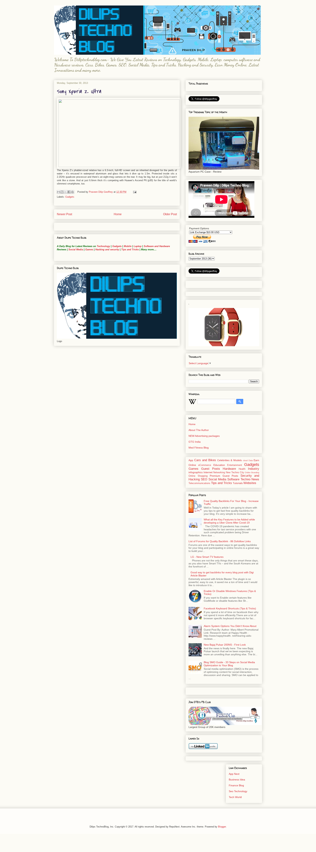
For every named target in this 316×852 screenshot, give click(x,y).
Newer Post (64, 214)
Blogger (222, 826)
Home (118, 214)
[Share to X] (65, 192)
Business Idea (237, 779)
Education (219, 465)
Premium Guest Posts (224, 475)
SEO (204, 479)
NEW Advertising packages (204, 435)
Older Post (170, 214)
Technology (103, 246)
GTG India (195, 441)
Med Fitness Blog (199, 447)
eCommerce (204, 465)
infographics (196, 472)
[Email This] (58, 192)
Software (233, 479)
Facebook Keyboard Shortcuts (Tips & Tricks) (230, 608)
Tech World (235, 797)
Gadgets (69, 196)
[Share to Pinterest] (72, 192)
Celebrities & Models (229, 460)
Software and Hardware (157, 246)
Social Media (75, 249)
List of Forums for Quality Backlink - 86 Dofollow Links (220, 541)
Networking (219, 472)
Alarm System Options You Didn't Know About (230, 626)
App (191, 460)
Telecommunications (199, 483)
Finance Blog (236, 785)
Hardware (229, 468)
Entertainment (234, 465)
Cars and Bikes (205, 460)
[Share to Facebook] (69, 192)
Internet (208, 472)
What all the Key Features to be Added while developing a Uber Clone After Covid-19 (229, 521)
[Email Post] (134, 191)
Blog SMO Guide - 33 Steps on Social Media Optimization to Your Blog (229, 664)
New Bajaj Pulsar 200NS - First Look (225, 644)
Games (88, 249)
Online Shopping (198, 476)
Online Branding (252, 472)
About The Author (199, 430)
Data (251, 460)
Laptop (138, 246)
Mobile (127, 246)
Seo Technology (238, 791)
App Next (234, 773)
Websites (249, 483)
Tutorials (238, 483)
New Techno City (235, 472)
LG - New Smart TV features (207, 556)
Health (242, 469)
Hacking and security (107, 249)
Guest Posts (210, 468)
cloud (245, 460)
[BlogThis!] (62, 192)
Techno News (250, 479)
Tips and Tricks (130, 249)
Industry (253, 468)
